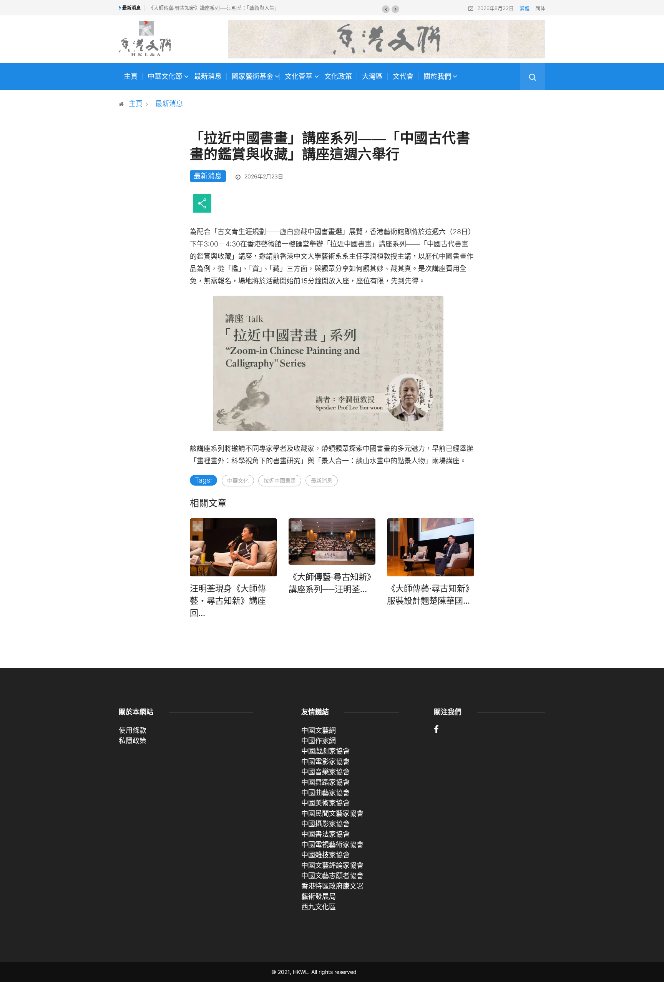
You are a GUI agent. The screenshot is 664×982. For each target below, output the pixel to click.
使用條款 (132, 730)
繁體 (525, 8)
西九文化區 (318, 907)
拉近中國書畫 (280, 480)
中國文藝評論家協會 (332, 865)
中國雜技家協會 (325, 855)
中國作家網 (318, 741)
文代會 (403, 76)
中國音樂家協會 (325, 772)
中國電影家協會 (325, 761)
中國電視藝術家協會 (332, 845)
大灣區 (372, 76)
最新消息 (208, 76)
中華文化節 (165, 76)
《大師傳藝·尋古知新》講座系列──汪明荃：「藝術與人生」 (214, 8)
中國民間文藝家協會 (332, 813)
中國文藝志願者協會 (332, 876)
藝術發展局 (318, 896)
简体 (540, 8)
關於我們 (437, 76)
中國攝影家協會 (325, 824)
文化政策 (338, 76)
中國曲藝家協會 (325, 793)
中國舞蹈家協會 (325, 782)
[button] (386, 9)
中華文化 (238, 480)
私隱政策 (132, 741)
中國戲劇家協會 (325, 751)
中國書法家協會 (325, 834)
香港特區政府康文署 (332, 886)
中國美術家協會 (325, 803)
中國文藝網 (318, 730)
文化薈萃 (298, 76)
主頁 (131, 76)
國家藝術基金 (252, 76)
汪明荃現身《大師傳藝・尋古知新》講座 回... (228, 600)
